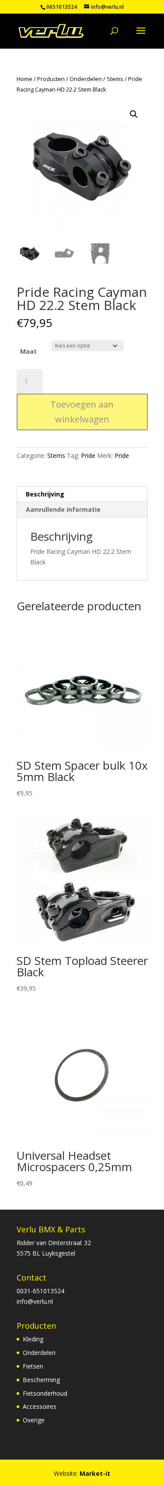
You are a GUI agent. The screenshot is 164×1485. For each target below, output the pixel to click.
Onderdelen (86, 79)
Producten (51, 79)
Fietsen (33, 1366)
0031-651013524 (40, 1291)
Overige (34, 1420)
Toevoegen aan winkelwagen (82, 411)
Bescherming (41, 1380)
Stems (115, 79)
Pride (88, 455)
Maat (28, 351)
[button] (134, 114)
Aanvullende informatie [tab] (63, 509)
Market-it (95, 1473)
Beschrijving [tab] (45, 494)
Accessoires (39, 1406)
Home (24, 79)
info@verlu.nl (35, 1301)
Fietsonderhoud (45, 1393)
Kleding (33, 1339)
